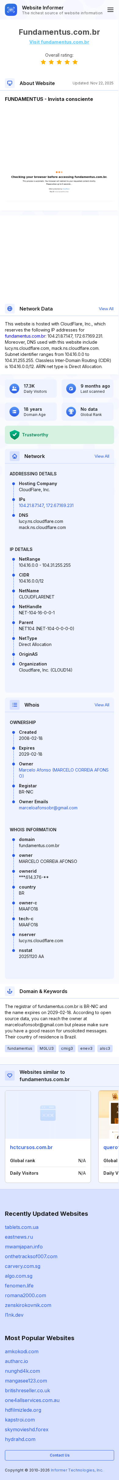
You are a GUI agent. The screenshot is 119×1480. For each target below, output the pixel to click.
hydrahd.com (20, 1439)
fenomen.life (19, 1286)
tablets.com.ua (21, 1227)
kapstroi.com (20, 1420)
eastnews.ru (19, 1237)
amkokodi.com (21, 1351)
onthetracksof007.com (31, 1256)
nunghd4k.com (22, 1371)
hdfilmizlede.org (23, 1410)
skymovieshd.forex (27, 1429)
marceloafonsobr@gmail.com (48, 807)
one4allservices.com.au (32, 1400)
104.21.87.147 (31, 505)
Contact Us (60, 1455)
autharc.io (16, 1361)
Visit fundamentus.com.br (59, 42)
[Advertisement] (59, 121)
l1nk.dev (14, 1315)
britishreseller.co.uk (27, 1390)
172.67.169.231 (60, 505)
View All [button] (106, 308)
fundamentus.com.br (25, 336)
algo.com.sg (18, 1276)
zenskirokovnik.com (28, 1305)
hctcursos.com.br (31, 1147)
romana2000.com (25, 1295)
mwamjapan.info (24, 1247)
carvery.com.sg (22, 1266)
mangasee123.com (26, 1381)
